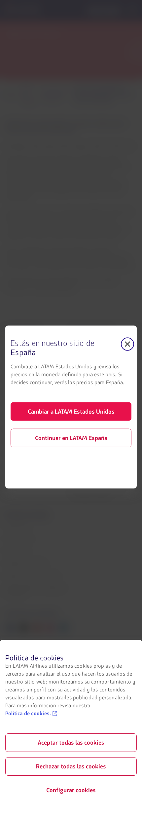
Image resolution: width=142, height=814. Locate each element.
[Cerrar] (127, 344)
